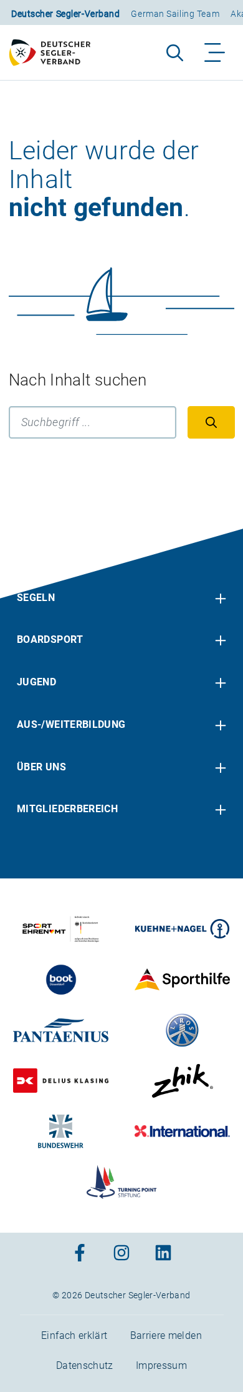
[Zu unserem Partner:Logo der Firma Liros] (182, 1030)
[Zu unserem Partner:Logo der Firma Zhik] (182, 1081)
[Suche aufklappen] (175, 52)
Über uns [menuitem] (41, 767)
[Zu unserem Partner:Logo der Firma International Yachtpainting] (182, 1131)
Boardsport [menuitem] (50, 639)
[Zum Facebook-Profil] (80, 1254)
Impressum (161, 1365)
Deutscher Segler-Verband (65, 14)
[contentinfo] (121, 960)
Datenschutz (84, 1365)
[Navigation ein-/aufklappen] (215, 52)
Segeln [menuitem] (36, 598)
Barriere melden (166, 1335)
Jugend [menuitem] (36, 682)
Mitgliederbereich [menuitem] (67, 809)
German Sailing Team (175, 14)
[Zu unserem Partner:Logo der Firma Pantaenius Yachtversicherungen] (60, 1030)
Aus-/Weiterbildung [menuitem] (71, 724)
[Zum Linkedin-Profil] (163, 1254)
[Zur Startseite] (55, 52)
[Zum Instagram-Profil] (121, 1254)
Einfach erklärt (74, 1335)
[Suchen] (211, 422)
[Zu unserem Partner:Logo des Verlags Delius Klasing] (60, 1081)
